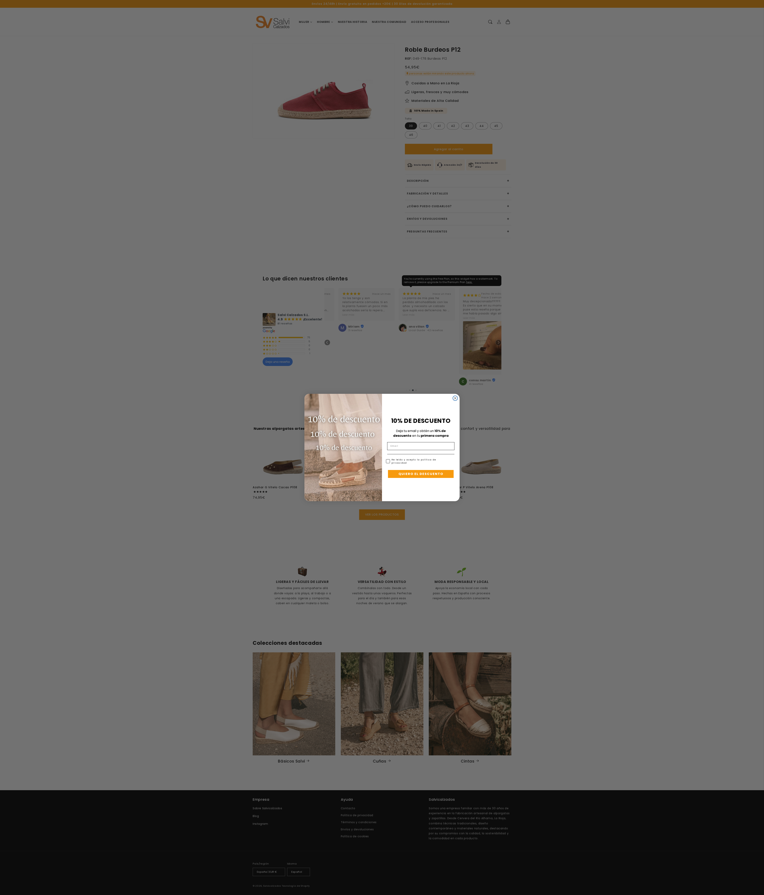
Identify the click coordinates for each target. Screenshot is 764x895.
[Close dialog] (455, 398)
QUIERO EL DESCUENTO (421, 474)
